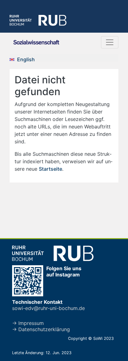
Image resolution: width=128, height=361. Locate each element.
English (26, 59)
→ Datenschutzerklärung (41, 329)
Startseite (50, 169)
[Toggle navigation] (109, 42)
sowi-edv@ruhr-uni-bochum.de (48, 308)
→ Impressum (28, 323)
